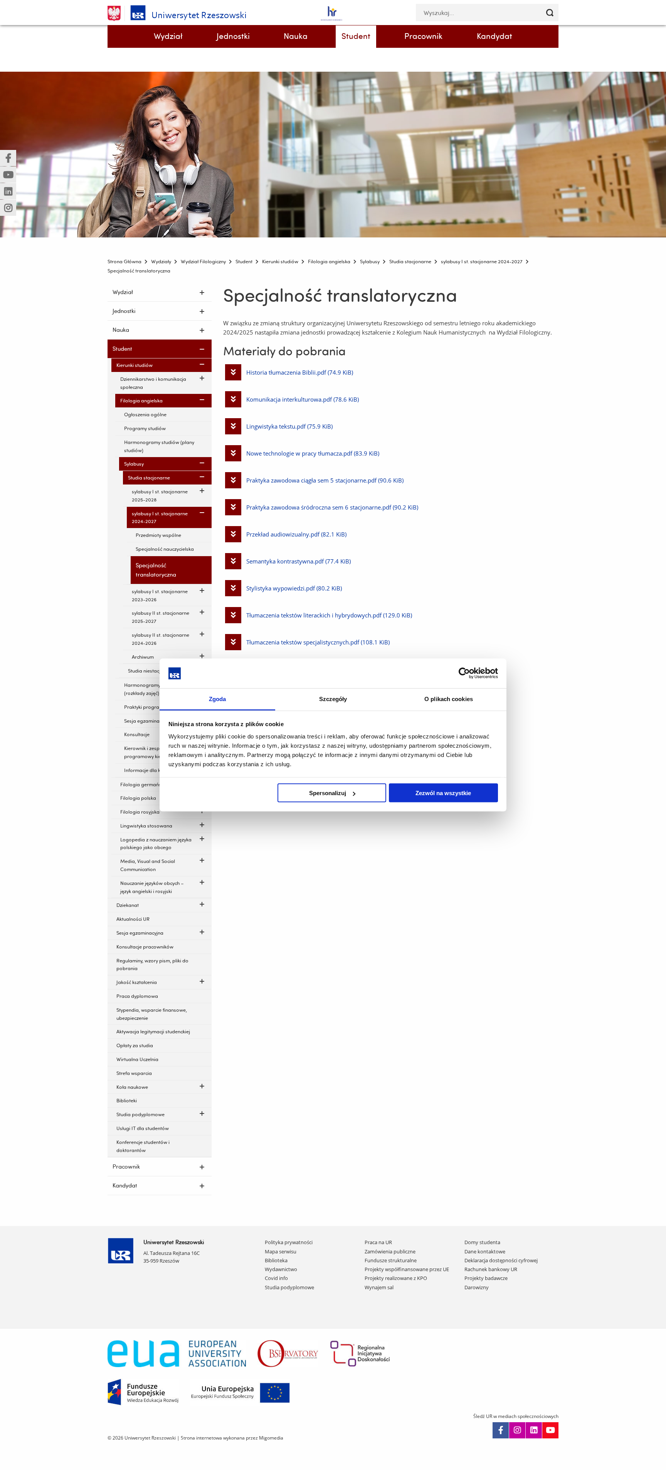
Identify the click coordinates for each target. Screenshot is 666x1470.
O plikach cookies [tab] (448, 698)
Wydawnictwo (281, 1269)
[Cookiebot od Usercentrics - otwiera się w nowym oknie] (464, 673)
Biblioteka (276, 1260)
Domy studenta (482, 1242)
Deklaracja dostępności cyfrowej (501, 1260)
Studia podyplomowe (289, 1287)
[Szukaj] (549, 12)
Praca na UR (378, 1242)
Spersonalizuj (327, 793)
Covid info (276, 1278)
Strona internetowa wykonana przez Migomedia (232, 1438)
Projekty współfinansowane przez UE (407, 1269)
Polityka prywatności (289, 1242)
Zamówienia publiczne (390, 1251)
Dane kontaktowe (484, 1251)
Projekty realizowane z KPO (396, 1278)
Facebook (501, 1430)
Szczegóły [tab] (333, 698)
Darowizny (476, 1287)
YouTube (550, 1430)
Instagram (517, 1430)
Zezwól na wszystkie (443, 793)
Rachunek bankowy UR (490, 1269)
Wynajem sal (379, 1287)
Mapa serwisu (280, 1251)
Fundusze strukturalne (391, 1260)
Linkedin (534, 1430)
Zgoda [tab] (217, 698)
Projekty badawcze (486, 1278)
